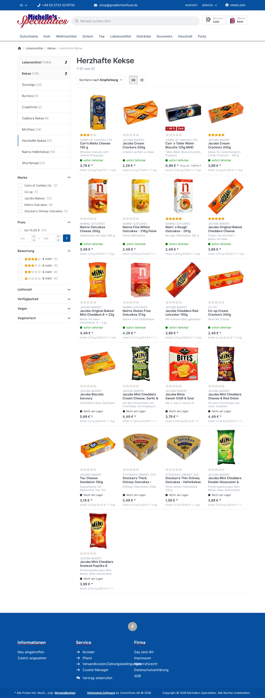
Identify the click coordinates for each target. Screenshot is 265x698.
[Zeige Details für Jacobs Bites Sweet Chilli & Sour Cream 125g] (183, 364)
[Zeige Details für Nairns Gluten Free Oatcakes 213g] (141, 280)
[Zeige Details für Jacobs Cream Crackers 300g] (226, 113)
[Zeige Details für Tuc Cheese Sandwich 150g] (98, 447)
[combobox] (24, 5)
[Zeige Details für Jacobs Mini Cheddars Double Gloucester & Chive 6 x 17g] (226, 447)
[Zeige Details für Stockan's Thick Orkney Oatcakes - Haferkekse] (141, 447)
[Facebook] (132, 626)
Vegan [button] (22, 308)
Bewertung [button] (26, 251)
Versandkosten (64, 692)
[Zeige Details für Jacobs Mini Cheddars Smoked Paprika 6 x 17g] (98, 531)
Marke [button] (22, 177)
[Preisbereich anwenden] (66, 238)
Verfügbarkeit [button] (28, 299)
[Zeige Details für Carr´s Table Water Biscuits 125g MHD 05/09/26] (183, 113)
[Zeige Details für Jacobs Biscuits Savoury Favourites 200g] (98, 364)
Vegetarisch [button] (27, 318)
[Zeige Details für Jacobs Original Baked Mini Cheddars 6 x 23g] (98, 280)
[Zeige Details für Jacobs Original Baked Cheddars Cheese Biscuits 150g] (226, 196)
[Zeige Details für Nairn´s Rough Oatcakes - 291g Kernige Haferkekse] (183, 196)
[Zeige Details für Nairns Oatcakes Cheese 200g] (98, 196)
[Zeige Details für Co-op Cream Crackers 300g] (226, 280)
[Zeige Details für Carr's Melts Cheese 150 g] (98, 113)
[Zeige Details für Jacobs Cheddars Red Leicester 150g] (183, 280)
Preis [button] (21, 222)
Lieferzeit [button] (25, 289)
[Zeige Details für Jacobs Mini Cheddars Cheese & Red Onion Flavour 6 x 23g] (226, 364)
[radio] (133, 80)
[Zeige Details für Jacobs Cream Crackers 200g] (141, 113)
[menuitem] (29, 36)
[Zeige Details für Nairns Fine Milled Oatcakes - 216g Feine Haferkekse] (141, 196)
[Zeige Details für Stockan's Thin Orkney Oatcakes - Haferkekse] (183, 447)
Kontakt (191, 5)
